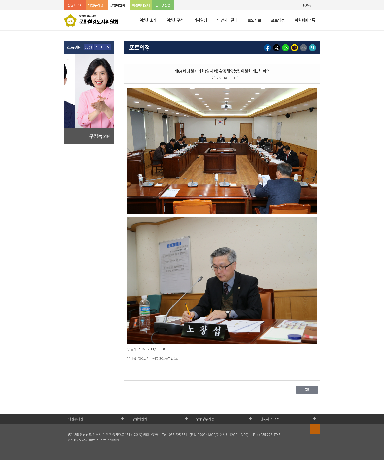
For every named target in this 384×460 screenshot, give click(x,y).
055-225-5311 (179, 434)
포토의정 (278, 20)
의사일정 (200, 20)
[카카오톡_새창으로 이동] (294, 51)
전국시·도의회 (270, 418)
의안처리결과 (227, 20)
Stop (102, 47)
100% (307, 5)
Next (108, 47)
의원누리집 (75, 418)
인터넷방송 (163, 5)
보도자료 (254, 20)
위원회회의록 (305, 20)
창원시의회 (75, 5)
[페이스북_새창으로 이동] (267, 51)
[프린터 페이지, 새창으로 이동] (312, 51)
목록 (307, 389)
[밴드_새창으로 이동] (285, 51)
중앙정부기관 (205, 418)
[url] (303, 51)
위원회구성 (174, 20)
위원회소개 (147, 20)
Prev (96, 47)
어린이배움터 (141, 5)
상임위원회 (139, 418)
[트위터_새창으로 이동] (276, 51)
